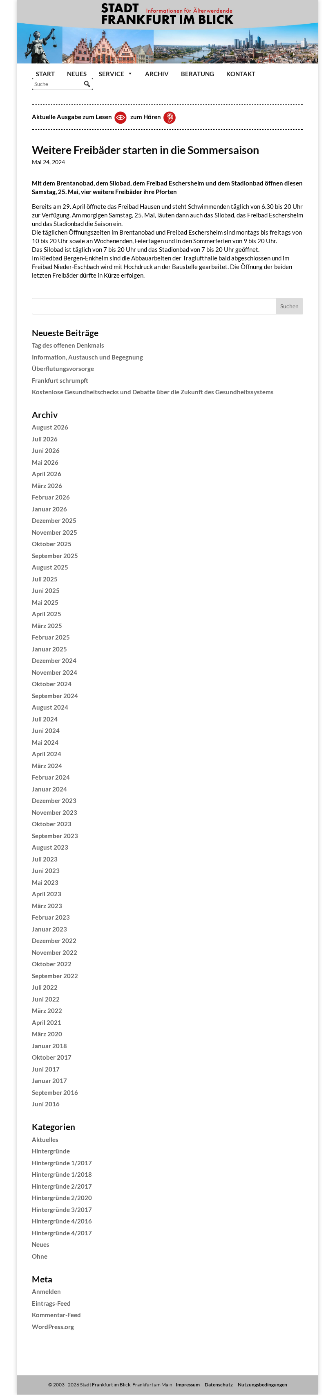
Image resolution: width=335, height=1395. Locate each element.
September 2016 (55, 1092)
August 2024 (50, 707)
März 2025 (47, 625)
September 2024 (55, 695)
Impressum (188, 1384)
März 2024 (47, 765)
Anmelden (46, 1291)
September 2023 (55, 835)
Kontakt (240, 73)
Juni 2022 (46, 999)
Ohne (39, 1256)
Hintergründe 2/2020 (62, 1197)
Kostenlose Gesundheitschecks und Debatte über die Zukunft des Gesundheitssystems (153, 392)
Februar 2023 (51, 917)
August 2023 (50, 847)
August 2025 (50, 567)
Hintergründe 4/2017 (62, 1233)
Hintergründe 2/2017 (62, 1186)
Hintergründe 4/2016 (62, 1221)
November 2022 (54, 952)
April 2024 (46, 753)
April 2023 (46, 894)
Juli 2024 (45, 719)
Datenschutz (219, 1384)
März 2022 (47, 1010)
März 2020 (47, 1034)
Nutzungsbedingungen (262, 1384)
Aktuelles (45, 1139)
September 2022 (55, 975)
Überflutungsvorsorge (63, 368)
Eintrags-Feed (51, 1303)
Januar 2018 (49, 1045)
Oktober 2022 (51, 964)
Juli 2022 (45, 987)
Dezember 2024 (54, 660)
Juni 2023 (46, 870)
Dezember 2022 (54, 940)
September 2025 (55, 555)
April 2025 (46, 613)
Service (111, 73)
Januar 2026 (49, 509)
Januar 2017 (49, 1080)
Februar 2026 (51, 497)
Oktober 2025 (51, 543)
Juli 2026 (45, 439)
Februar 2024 (51, 777)
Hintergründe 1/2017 (62, 1163)
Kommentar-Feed (56, 1314)
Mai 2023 (45, 882)
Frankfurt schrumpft (60, 380)
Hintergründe (51, 1151)
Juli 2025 (45, 579)
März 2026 (47, 485)
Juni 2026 (46, 450)
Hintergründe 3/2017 (62, 1209)
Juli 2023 (45, 859)
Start (45, 73)
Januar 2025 (49, 649)
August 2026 (50, 427)
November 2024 (54, 672)
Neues (77, 73)
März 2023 (47, 905)
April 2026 (46, 473)
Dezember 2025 (54, 520)
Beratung (197, 73)
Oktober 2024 (51, 683)
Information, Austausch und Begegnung (87, 357)
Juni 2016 (46, 1104)
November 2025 (54, 532)
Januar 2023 (49, 929)
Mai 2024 (45, 742)
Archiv (157, 73)
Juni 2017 (46, 1069)
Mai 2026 (45, 462)
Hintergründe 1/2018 (62, 1174)
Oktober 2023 (51, 824)
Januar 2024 (49, 789)
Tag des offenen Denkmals (68, 345)
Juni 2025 (46, 590)
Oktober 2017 (51, 1057)
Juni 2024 (46, 730)
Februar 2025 (51, 637)
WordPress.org (53, 1326)
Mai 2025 (45, 602)
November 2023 (54, 812)
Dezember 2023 (54, 800)
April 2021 (46, 1022)
